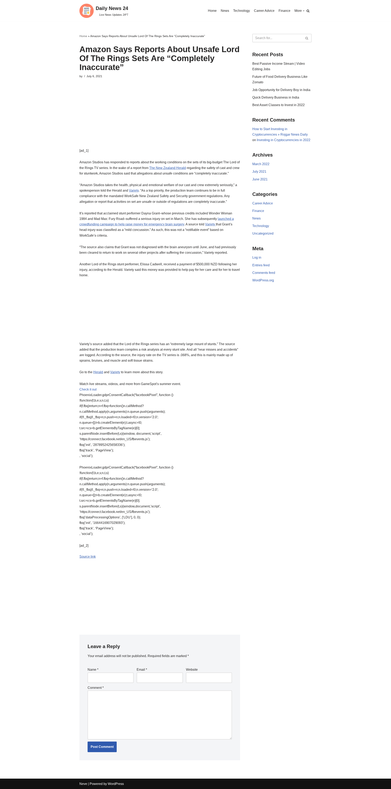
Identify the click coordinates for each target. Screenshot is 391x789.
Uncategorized (262, 233)
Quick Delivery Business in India (275, 97)
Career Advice (264, 10)
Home (212, 10)
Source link (87, 556)
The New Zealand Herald (167, 168)
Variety (134, 190)
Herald (98, 372)
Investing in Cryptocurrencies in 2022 (283, 140)
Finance (284, 10)
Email (142, 669)
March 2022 (260, 164)
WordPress (116, 784)
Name (93, 669)
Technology (241, 10)
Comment (96, 687)
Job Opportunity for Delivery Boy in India (281, 90)
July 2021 (259, 171)
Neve (83, 784)
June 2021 (260, 179)
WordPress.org (263, 280)
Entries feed (261, 265)
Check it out (88, 389)
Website (192, 669)
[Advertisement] (159, 119)
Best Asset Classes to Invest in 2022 (278, 105)
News (225, 10)
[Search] (308, 10)
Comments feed (263, 272)
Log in (256, 257)
